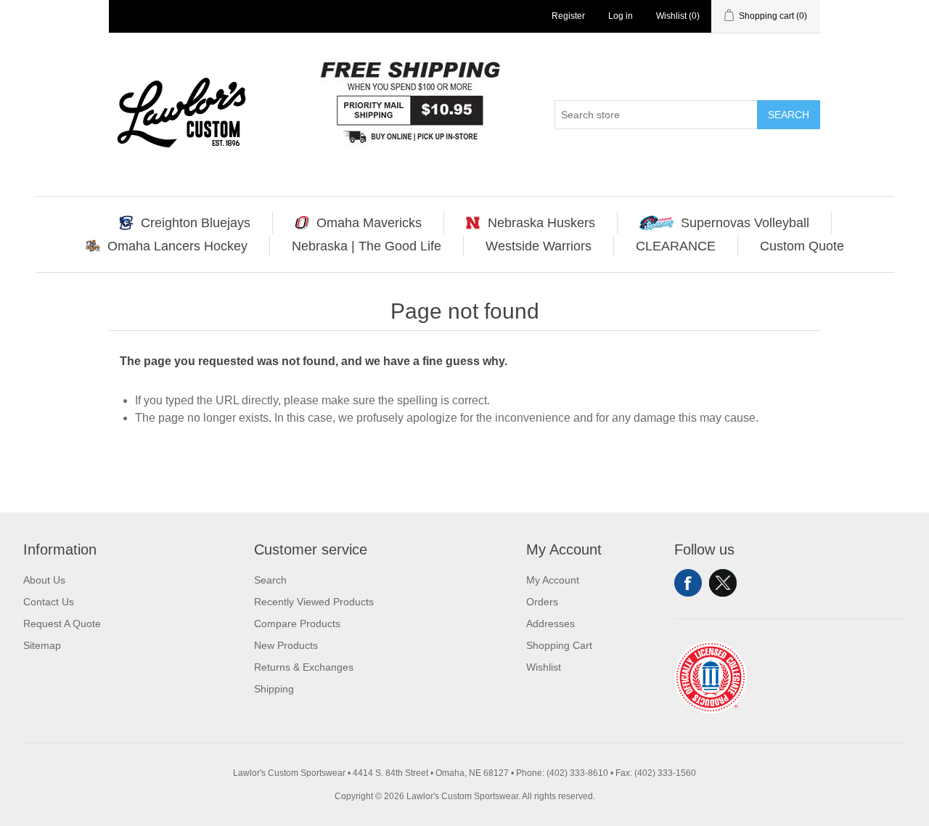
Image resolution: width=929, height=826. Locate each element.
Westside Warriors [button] (539, 246)
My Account (552, 580)
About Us (44, 580)
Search (788, 114)
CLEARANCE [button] (676, 246)
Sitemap (42, 645)
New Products (286, 645)
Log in (620, 16)
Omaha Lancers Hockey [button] (177, 246)
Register (568, 16)
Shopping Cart (559, 645)
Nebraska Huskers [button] (541, 223)
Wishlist (543, 667)
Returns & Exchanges (303, 667)
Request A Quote (62, 623)
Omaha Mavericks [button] (369, 223)
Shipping (274, 689)
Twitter (723, 583)
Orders (542, 602)
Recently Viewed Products (314, 602)
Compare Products (297, 623)
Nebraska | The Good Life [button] (366, 246)
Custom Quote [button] (802, 246)
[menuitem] (185, 223)
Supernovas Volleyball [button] (745, 223)
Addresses (550, 623)
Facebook (688, 583)
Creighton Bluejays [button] (195, 223)
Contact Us (48, 602)
